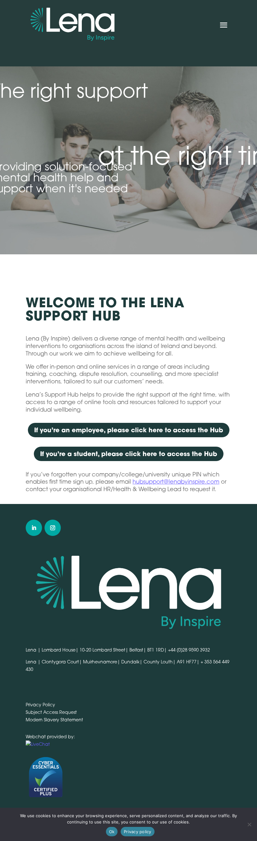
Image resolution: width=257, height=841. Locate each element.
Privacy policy (137, 831)
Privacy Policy (40, 704)
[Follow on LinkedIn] (34, 528)
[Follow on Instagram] (53, 528)
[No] (249, 824)
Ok (112, 831)
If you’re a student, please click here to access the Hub (128, 453)
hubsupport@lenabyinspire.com (176, 481)
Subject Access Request (51, 712)
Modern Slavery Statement (54, 719)
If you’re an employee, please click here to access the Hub (128, 430)
